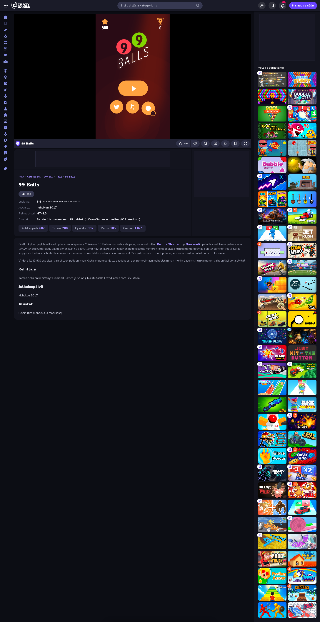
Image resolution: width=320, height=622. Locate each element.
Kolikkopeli (34, 176)
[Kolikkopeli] (5, 96)
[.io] (5, 83)
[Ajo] (5, 71)
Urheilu (48, 176)
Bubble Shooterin (169, 244)
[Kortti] (5, 102)
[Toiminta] (5, 146)
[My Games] (272, 5)
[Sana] (5, 121)
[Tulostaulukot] (5, 61)
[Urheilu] (5, 159)
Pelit (21, 176)
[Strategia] (5, 140)
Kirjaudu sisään (303, 6)
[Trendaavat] (5, 36)
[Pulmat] (5, 115)
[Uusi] (5, 30)
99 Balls (70, 176)
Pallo (59, 176)
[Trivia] (5, 153)
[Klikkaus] (5, 90)
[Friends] (262, 5)
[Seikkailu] (5, 127)
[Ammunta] (5, 77)
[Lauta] (5, 109)
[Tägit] (5, 168)
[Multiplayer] (5, 55)
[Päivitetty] (5, 42)
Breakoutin (193, 244)
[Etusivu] (5, 17)
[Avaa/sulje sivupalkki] (5, 5)
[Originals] (5, 49)
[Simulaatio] (5, 134)
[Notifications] (282, 5)
